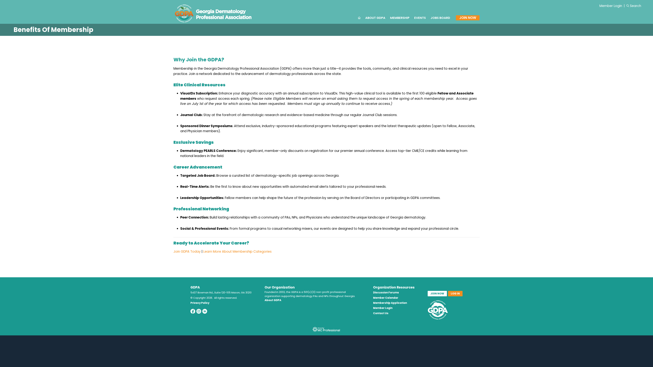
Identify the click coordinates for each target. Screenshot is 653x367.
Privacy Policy (199, 303)
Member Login (610, 6)
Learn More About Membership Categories (237, 251)
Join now (437, 293)
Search (635, 6)
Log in (455, 293)
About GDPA (273, 300)
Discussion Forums (386, 292)
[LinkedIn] (204, 311)
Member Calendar (385, 298)
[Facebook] (192, 311)
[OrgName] (213, 22)
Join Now (467, 17)
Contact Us (380, 313)
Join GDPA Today (187, 251)
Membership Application (390, 303)
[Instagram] (198, 311)
